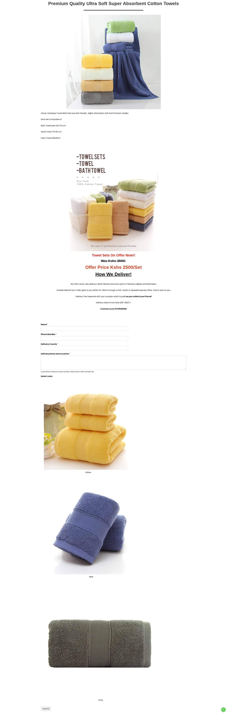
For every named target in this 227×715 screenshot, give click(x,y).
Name (44, 324)
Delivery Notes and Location (55, 354)
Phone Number (49, 334)
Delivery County (49, 344)
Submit (46, 708)
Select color (47, 376)
